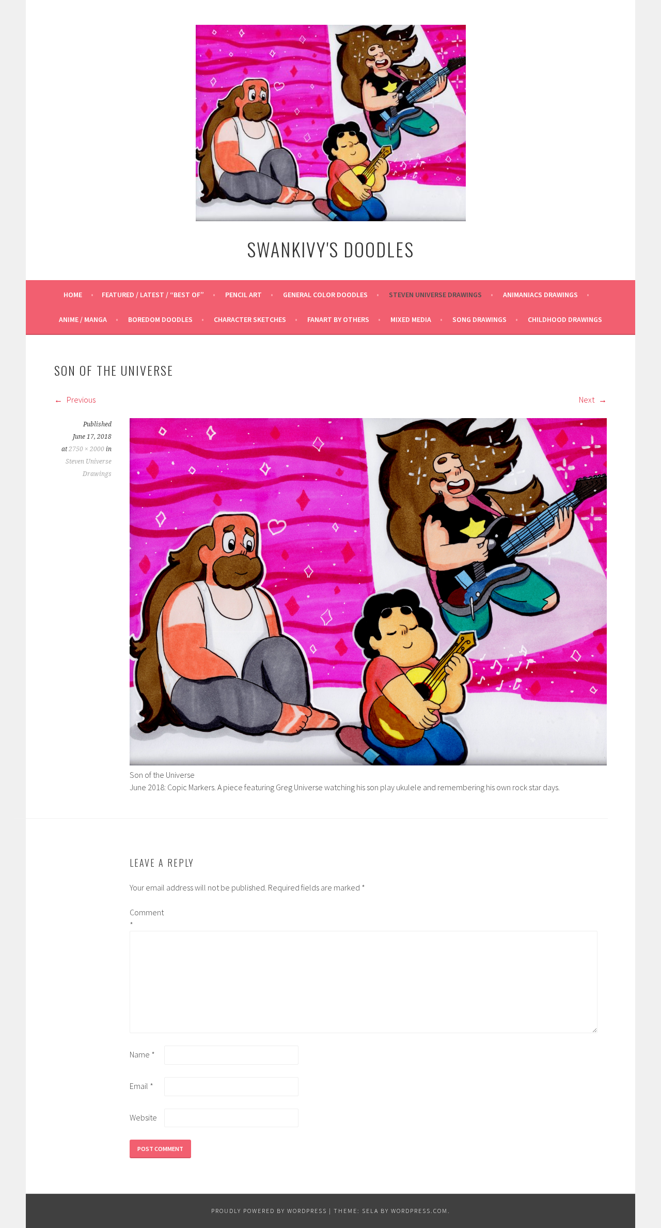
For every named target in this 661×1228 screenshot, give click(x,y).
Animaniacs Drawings (540, 294)
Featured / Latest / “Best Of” (153, 294)
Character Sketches (250, 319)
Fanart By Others (338, 319)
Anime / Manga (83, 319)
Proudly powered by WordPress (269, 1211)
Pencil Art (243, 294)
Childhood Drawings (565, 319)
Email (141, 1086)
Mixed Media (410, 319)
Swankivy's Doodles (330, 249)
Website (143, 1117)
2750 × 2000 (86, 449)
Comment (146, 918)
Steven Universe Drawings (435, 294)
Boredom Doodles (160, 319)
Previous (80, 399)
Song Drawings (479, 319)
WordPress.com (419, 1211)
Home (73, 294)
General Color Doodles (325, 294)
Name (142, 1054)
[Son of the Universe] (368, 762)
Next (587, 399)
